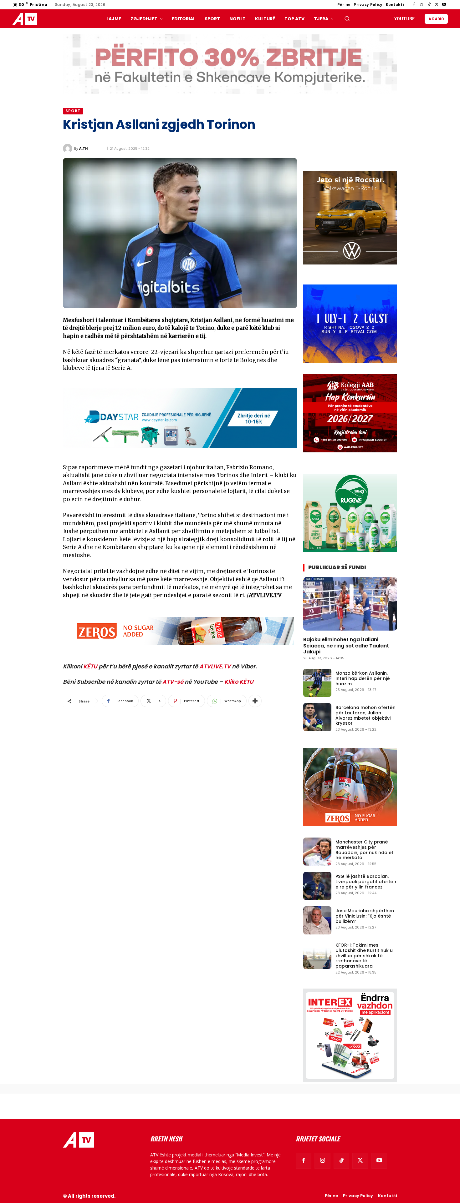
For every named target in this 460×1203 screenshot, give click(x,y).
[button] (347, 18)
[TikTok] (429, 4)
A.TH (83, 148)
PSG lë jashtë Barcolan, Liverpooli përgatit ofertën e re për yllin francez (365, 881)
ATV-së (172, 682)
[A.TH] (68, 148)
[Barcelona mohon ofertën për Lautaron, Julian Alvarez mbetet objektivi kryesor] (317, 717)
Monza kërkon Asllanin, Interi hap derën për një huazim (362, 678)
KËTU (90, 666)
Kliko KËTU (238, 682)
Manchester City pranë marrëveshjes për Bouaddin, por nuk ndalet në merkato (364, 850)
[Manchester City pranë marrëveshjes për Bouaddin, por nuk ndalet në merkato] (317, 852)
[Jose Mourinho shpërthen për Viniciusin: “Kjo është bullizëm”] (317, 920)
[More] (255, 701)
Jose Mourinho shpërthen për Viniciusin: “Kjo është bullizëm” (364, 916)
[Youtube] (444, 4)
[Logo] (26, 19)
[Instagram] (421, 4)
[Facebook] (414, 4)
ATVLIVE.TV (215, 666)
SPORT (73, 110)
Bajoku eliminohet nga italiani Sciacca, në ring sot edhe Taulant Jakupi (346, 645)
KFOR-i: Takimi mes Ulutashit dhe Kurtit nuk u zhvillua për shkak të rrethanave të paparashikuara (364, 955)
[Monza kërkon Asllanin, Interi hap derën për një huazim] (317, 683)
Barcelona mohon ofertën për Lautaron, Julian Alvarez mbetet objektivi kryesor (365, 715)
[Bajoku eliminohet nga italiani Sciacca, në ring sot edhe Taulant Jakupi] (350, 604)
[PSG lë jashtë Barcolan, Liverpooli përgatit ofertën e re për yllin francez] (317, 886)
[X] (436, 4)
